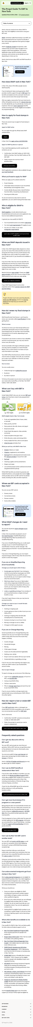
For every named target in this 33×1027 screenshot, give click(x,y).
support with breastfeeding (15, 824)
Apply (5, 137)
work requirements (15, 225)
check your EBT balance (9, 299)
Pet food (6, 459)
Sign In (26, 3)
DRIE (9, 955)
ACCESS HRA (13, 678)
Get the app (20, 514)
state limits (28, 222)
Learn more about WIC (10, 830)
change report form (14, 686)
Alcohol (6, 450)
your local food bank (7, 172)
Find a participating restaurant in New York (15, 794)
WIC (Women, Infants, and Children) (14, 971)
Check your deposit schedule (12, 280)
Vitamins (6, 452)
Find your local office (9, 165)
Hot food (6, 455)
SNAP (3, 37)
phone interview (26, 102)
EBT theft (23, 711)
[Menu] (30, 3)
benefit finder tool (11, 990)
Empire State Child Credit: (11, 937)
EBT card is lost (10, 707)
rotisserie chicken (11, 456)
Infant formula (8, 443)
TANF (27, 474)
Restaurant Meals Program (17, 775)
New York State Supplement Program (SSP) (16, 930)
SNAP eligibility (6, 212)
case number (15, 272)
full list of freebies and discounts (16, 761)
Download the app (16, 3)
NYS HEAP (7, 963)
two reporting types (7, 536)
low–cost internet (20, 754)
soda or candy (8, 856)
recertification (21, 319)
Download (20, 72)
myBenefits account (21, 370)
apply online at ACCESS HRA (19, 141)
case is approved (18, 105)
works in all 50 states (18, 841)
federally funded (11, 46)
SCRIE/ (6, 955)
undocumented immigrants (12, 877)
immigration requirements (11, 229)
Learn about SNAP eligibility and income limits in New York (16, 234)
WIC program (19, 820)
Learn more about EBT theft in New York (15, 728)
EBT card (24, 93)
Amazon (4, 758)
